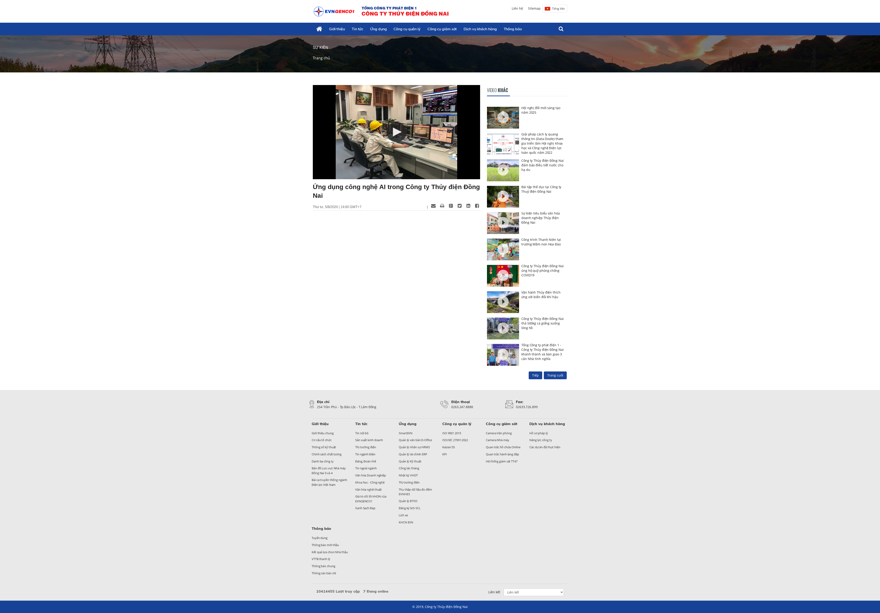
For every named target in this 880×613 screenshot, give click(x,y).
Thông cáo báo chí (324, 573)
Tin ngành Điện (365, 454)
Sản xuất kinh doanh (369, 440)
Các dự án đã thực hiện (544, 447)
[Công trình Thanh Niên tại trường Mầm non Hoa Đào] (503, 250)
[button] (396, 132)
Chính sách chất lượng (326, 454)
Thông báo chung (323, 566)
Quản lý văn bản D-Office (415, 440)
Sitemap (534, 8)
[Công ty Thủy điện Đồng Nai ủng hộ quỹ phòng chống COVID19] (503, 276)
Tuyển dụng (319, 538)
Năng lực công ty (540, 440)
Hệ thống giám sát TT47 (501, 461)
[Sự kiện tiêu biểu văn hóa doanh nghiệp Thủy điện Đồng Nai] (503, 223)
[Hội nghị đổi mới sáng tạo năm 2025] (503, 118)
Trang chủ (321, 57)
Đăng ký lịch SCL (409, 508)
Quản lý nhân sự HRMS (414, 447)
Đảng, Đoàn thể (365, 461)
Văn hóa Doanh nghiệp (370, 475)
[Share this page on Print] (442, 205)
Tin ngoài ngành (366, 468)
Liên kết (494, 592)
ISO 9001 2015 (451, 433)
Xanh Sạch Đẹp (365, 508)
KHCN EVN (406, 522)
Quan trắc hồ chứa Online (503, 447)
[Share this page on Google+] (451, 205)
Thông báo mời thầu (325, 545)
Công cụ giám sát (442, 29)
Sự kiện (320, 47)
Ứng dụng (378, 29)
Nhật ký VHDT (408, 475)
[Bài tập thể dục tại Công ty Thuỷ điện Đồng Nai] (503, 197)
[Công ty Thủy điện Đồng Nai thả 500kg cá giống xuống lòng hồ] (503, 329)
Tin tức (357, 29)
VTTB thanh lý (321, 559)
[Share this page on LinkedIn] (468, 205)
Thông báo (513, 29)
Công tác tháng (409, 468)
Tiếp (535, 375)
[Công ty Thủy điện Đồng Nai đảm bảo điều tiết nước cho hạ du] (503, 170)
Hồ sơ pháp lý (538, 433)
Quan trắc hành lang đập (502, 454)
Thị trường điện (365, 447)
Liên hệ (517, 8)
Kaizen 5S (448, 447)
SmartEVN (405, 433)
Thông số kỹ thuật (324, 447)
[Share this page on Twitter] (459, 205)
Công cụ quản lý (407, 29)
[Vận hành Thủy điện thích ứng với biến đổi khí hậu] (503, 302)
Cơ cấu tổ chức (322, 440)
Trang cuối (555, 375)
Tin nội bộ (361, 433)
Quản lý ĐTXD (408, 501)
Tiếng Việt (558, 9)
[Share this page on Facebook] (477, 205)
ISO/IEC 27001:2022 (455, 440)
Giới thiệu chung (322, 433)
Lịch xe (403, 515)
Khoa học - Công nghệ (370, 482)
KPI (444, 454)
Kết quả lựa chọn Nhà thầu (330, 552)
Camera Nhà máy (497, 440)
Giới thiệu (337, 29)
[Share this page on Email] (433, 205)
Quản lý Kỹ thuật (410, 461)
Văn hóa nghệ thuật (368, 489)
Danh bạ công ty (323, 461)
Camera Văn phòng (499, 433)
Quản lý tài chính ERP (413, 454)
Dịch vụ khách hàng (480, 29)
